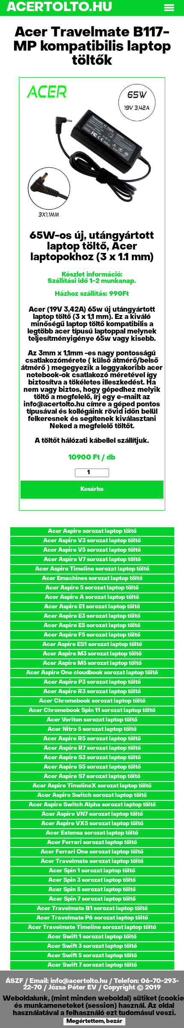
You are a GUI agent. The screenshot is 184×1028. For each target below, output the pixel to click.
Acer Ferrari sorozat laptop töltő (92, 842)
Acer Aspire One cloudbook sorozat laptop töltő (92, 673)
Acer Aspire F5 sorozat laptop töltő (92, 635)
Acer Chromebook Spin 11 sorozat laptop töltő (92, 710)
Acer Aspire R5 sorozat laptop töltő (92, 739)
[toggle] (169, 8)
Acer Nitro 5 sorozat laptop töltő (92, 729)
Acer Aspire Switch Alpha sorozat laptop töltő (92, 805)
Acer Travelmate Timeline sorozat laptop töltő (92, 927)
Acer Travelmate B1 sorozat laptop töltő (92, 908)
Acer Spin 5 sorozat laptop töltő (92, 890)
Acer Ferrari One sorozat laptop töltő (92, 852)
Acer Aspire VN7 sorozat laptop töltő (92, 814)
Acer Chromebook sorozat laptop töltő (92, 701)
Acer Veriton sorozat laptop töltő (92, 720)
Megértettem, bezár (94, 1021)
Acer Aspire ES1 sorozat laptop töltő (92, 644)
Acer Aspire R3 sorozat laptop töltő (92, 691)
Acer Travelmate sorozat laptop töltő (92, 861)
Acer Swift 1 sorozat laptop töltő (92, 937)
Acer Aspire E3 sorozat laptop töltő (92, 616)
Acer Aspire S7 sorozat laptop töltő (92, 776)
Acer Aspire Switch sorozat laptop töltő (92, 795)
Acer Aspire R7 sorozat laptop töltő (92, 748)
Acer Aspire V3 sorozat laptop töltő (92, 541)
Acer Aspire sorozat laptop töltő (92, 531)
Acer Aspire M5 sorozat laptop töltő (92, 663)
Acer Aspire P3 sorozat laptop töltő (92, 682)
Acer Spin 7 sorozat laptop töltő (92, 899)
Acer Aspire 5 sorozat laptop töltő (92, 588)
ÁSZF (15, 981)
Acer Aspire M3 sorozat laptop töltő (92, 654)
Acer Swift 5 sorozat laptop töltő (92, 956)
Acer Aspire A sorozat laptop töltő (92, 597)
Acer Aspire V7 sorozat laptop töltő (92, 559)
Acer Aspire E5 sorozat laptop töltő (92, 625)
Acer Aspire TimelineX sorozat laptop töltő (92, 786)
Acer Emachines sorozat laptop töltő (92, 578)
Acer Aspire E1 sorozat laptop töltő (92, 607)
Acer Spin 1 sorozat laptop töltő (92, 871)
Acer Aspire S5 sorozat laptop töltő (92, 767)
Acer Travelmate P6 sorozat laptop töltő (92, 918)
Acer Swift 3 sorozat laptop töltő (92, 946)
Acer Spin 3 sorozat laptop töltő (92, 880)
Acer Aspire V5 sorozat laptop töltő (92, 550)
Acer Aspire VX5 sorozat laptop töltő (92, 824)
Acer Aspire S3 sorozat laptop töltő (92, 757)
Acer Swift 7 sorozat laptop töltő (92, 965)
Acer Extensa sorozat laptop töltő (92, 833)
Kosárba (92, 489)
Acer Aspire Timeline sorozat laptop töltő (92, 569)
